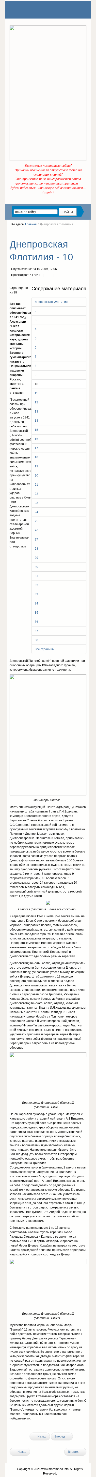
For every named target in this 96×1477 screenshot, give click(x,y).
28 (36, 548)
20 (36, 475)
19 (36, 466)
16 (36, 439)
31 (36, 576)
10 (36, 384)
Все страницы (44, 649)
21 (36, 484)
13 (36, 411)
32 (36, 585)
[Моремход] (28, 9)
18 (36, 457)
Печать (48, 275)
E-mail (58, 275)
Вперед (60, 1436)
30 (36, 567)
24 (36, 512)
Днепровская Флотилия (51, 302)
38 (36, 640)
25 (36, 521)
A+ (76, 233)
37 (36, 631)
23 (36, 503)
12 (36, 402)
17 (36, 448)
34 (36, 603)
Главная (31, 224)
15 (36, 430)
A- (84, 233)
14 (36, 420)
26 (36, 530)
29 (36, 558)
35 (36, 612)
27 (36, 539)
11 (36, 393)
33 (36, 594)
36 (36, 622)
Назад (41, 1436)
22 (36, 494)
